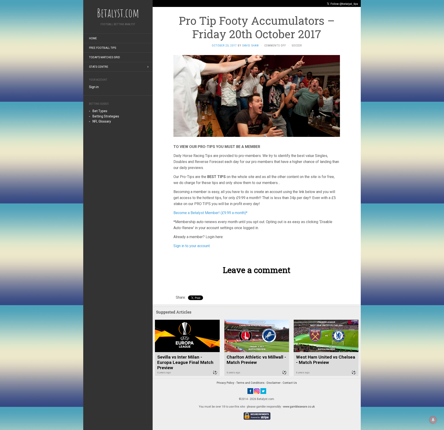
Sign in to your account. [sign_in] (191, 246)
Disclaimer (274, 382)
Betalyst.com (118, 12)
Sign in (94, 87)
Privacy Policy (225, 382)
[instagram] (257, 391)
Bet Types (99, 111)
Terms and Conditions (250, 382)
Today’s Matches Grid (104, 57)
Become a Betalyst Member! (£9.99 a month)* (210, 213)
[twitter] (263, 391)
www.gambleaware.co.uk (299, 406)
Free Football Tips (102, 47)
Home (93, 38)
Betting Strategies (105, 116)
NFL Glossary (101, 121)
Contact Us (290, 382)
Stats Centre (98, 66)
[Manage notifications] (433, 420)
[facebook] (250, 391)
